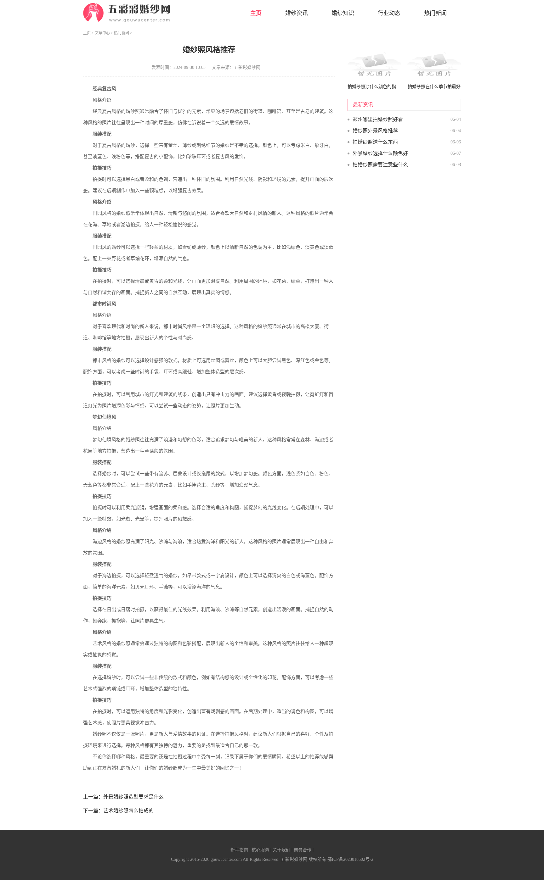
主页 (256, 13)
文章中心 (102, 33)
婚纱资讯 (296, 13)
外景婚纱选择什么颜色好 (380, 153)
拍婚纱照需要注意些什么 (380, 164)
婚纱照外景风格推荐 (375, 130)
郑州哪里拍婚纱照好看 (378, 119)
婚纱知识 (343, 13)
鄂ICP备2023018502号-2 (350, 859)
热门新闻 (435, 13)
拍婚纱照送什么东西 (375, 142)
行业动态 (389, 13)
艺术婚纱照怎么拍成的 (128, 810)
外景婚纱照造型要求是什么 (133, 796)
